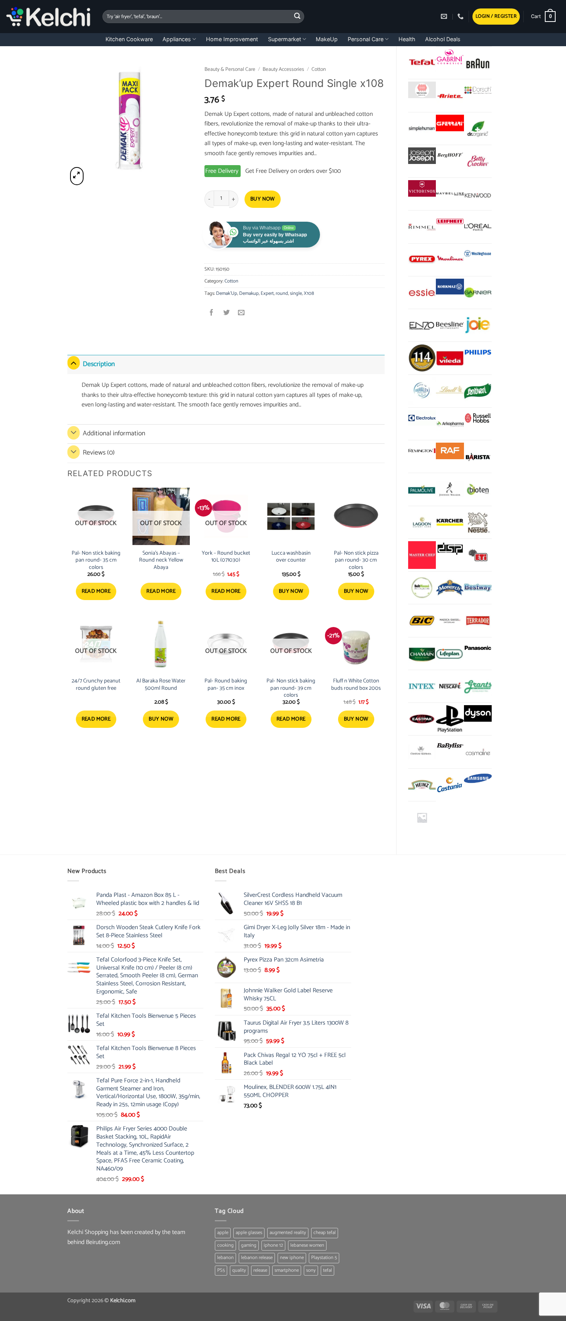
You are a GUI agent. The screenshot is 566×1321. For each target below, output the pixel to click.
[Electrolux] (422, 418)
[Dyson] (478, 713)
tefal (327, 1270)
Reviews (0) (99, 452)
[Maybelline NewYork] (450, 194)
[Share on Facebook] (212, 313)
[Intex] (422, 686)
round (282, 293)
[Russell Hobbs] (478, 418)
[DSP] (450, 549)
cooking (225, 1245)
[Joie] (478, 325)
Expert (267, 293)
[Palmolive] (422, 489)
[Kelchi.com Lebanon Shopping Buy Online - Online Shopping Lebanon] (48, 16)
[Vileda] (450, 358)
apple (222, 1233)
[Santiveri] (478, 391)
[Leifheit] (450, 221)
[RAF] (450, 451)
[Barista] (478, 456)
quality (239, 1270)
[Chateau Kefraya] (422, 752)
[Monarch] (450, 588)
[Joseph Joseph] (422, 155)
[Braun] (478, 63)
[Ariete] (450, 95)
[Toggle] (73, 363)
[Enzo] (422, 325)
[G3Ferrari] (450, 123)
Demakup (249, 293)
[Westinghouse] (478, 254)
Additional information (114, 433)
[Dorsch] (478, 89)
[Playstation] (450, 719)
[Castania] (450, 785)
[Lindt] (450, 391)
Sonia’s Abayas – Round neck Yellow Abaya (161, 560)
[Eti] (478, 555)
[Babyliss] (450, 746)
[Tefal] (422, 62)
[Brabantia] (422, 817)
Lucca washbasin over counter (291, 557)
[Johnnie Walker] (450, 489)
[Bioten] (478, 489)
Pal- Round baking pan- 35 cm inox (225, 684)
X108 (309, 293)
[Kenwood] (478, 194)
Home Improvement (232, 39)
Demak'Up (226, 293)
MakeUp (327, 39)
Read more (96, 591)
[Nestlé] (478, 522)
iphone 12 (273, 1245)
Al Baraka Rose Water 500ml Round (161, 684)
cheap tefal (324, 1233)
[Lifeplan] (450, 653)
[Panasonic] (478, 648)
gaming (248, 1245)
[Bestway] (478, 588)
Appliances (176, 39)
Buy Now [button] (291, 591)
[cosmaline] (478, 752)
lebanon (225, 1258)
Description (99, 364)
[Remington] (422, 451)
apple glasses (249, 1233)
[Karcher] (450, 522)
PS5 (221, 1270)
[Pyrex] (422, 260)
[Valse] (422, 89)
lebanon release (257, 1258)
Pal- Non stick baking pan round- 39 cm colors (290, 688)
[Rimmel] (422, 227)
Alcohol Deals (443, 39)
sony (311, 1270)
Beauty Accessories (283, 69)
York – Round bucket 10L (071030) (226, 557)
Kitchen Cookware (129, 39)
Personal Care (365, 39)
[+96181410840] (461, 16)
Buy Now (262, 199)
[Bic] (422, 620)
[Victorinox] (422, 188)
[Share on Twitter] (226, 313)
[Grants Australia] (478, 686)
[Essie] (422, 292)
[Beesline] (450, 325)
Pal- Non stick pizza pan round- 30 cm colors (356, 560)
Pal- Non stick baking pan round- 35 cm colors (96, 560)
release (260, 1270)
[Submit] (297, 16)
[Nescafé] (450, 686)
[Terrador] (478, 620)
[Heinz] (422, 785)
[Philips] (478, 352)
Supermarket (284, 39)
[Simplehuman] (422, 128)
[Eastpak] (422, 719)
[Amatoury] (422, 358)
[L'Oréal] (478, 227)
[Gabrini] (450, 57)
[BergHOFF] (450, 155)
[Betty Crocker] (478, 161)
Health (407, 39)
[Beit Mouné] (422, 588)
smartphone (287, 1270)
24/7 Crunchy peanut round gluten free (96, 684)
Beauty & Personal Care (229, 69)
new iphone (292, 1258)
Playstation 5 (324, 1258)
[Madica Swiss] (450, 620)
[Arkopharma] (450, 424)
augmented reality (288, 1233)
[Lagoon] (422, 522)
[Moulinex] (450, 260)
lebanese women (307, 1245)
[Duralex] (422, 391)
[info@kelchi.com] (445, 16)
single (296, 293)
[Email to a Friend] (241, 313)
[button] (496, 16)
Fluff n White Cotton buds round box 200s (356, 684)
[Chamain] (422, 653)
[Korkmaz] (450, 286)
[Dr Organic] (478, 128)
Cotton (318, 69)
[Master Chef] (422, 555)
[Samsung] (478, 779)
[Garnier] (478, 292)
